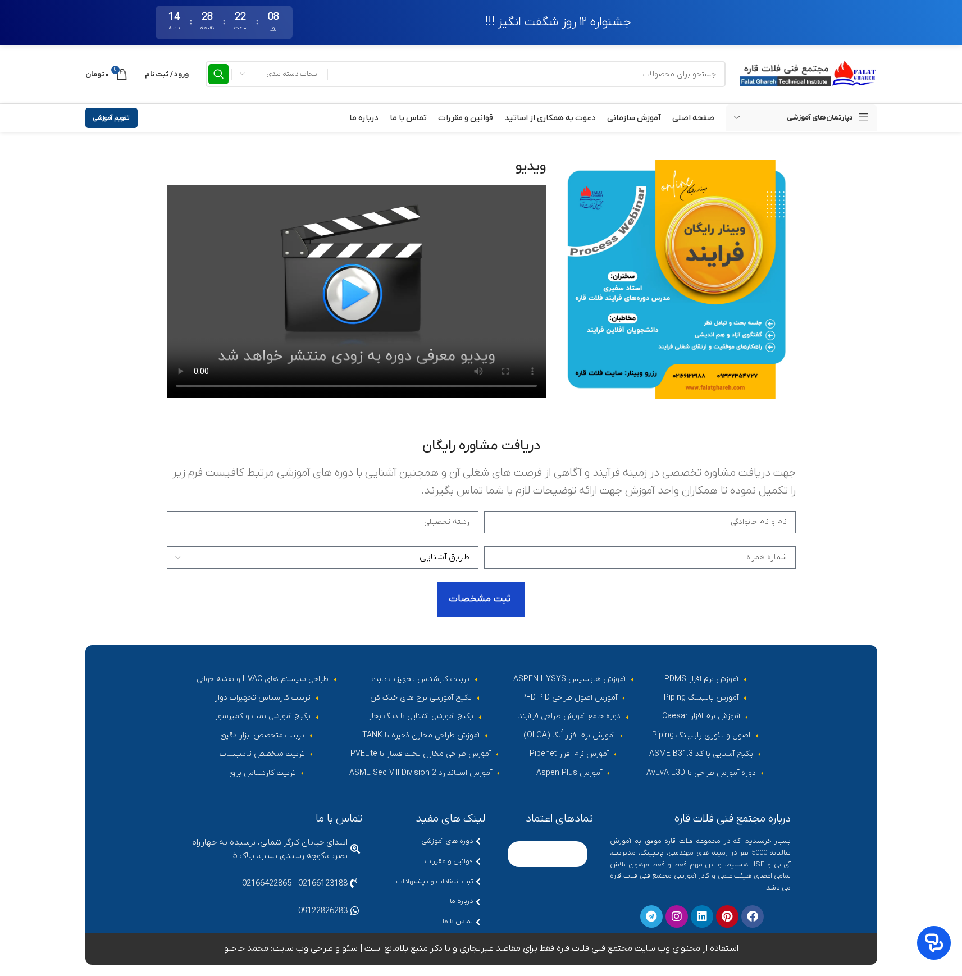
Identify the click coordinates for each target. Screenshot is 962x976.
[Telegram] (651, 916)
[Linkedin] (702, 916)
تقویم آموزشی (111, 117)
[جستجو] (218, 74)
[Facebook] (752, 916)
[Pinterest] (727, 916)
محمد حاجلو (246, 948)
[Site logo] (807, 73)
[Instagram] (676, 916)
